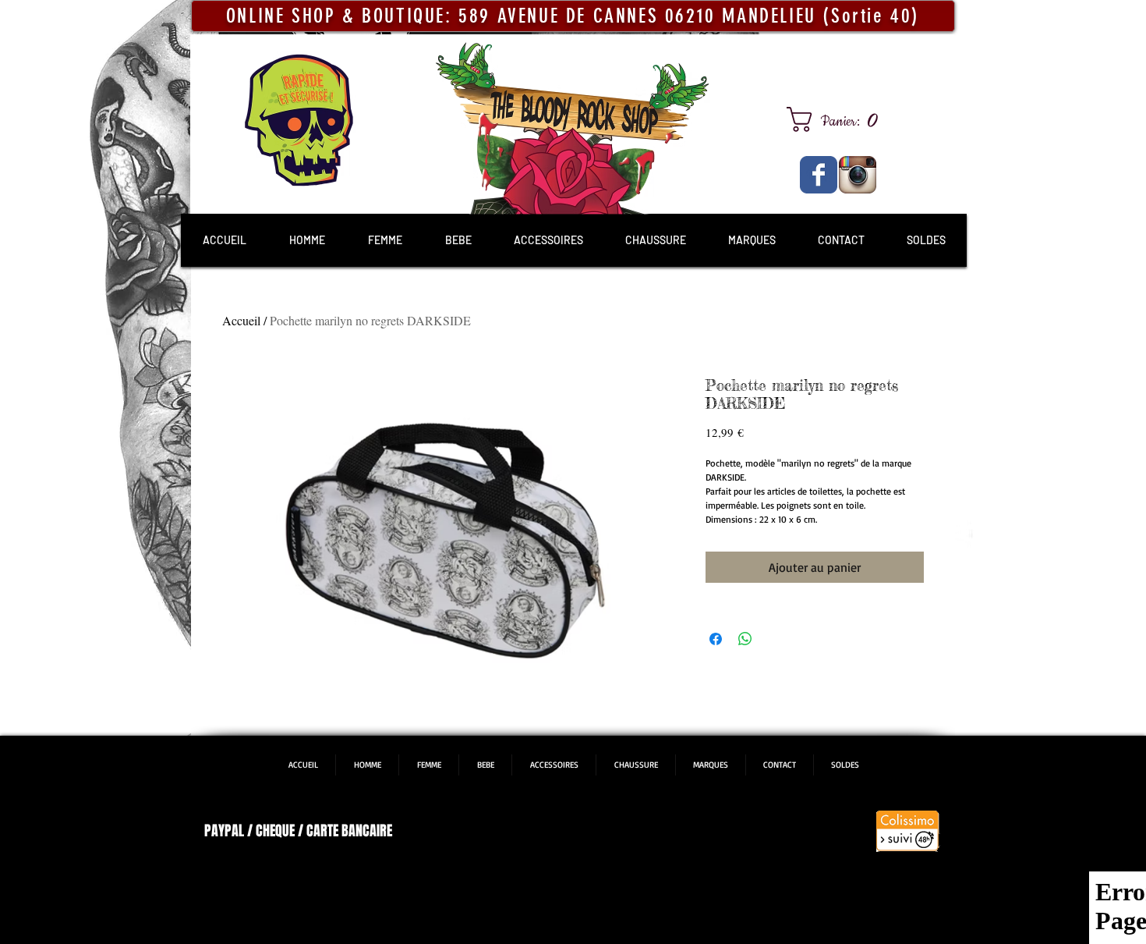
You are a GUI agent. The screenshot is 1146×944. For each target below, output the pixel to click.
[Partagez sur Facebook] (715, 639)
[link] (838, 119)
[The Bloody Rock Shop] (818, 174)
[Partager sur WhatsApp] (745, 639)
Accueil (241, 320)
